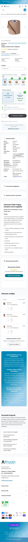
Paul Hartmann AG (6, 40)
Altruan (10, 538)
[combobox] (14, 10)
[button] (2, 6)
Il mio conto (11, 532)
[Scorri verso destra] (25, 27)
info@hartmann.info (17, 176)
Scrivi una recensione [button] (14, 275)
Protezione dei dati (12, 535)
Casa (4, 14)
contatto (6, 532)
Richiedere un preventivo (13, 128)
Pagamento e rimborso (19, 532)
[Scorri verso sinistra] (3, 27)
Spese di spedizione (5, 54)
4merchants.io (19, 538)
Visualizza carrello (14, 344)
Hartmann (15, 141)
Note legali (19, 535)
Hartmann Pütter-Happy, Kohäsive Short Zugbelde (16, 14)
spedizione (13, 340)
